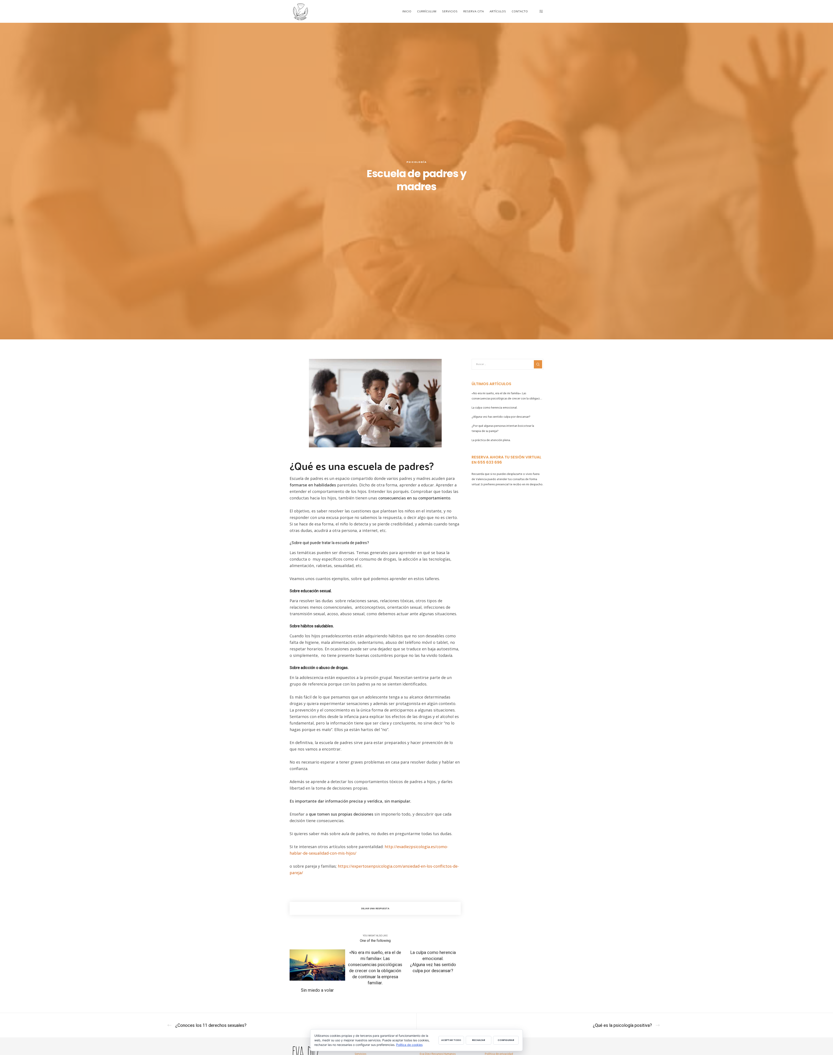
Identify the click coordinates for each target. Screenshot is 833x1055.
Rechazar (478, 1040)
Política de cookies (409, 1045)
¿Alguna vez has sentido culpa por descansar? (501, 416)
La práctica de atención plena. (491, 440)
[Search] (538, 364)
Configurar (506, 1040)
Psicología (417, 162)
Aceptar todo (451, 1040)
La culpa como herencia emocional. (494, 407)
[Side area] (538, 11)
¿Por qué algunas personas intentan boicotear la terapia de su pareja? (503, 428)
